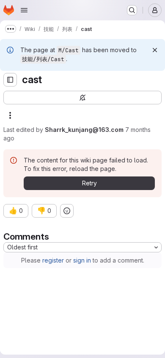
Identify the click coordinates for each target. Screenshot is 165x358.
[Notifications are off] (82, 97)
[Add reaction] (67, 211)
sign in (82, 260)
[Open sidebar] (10, 80)
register (53, 260)
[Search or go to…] (132, 10)
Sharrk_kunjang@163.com (84, 129)
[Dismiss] (155, 50)
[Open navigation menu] (24, 10)
